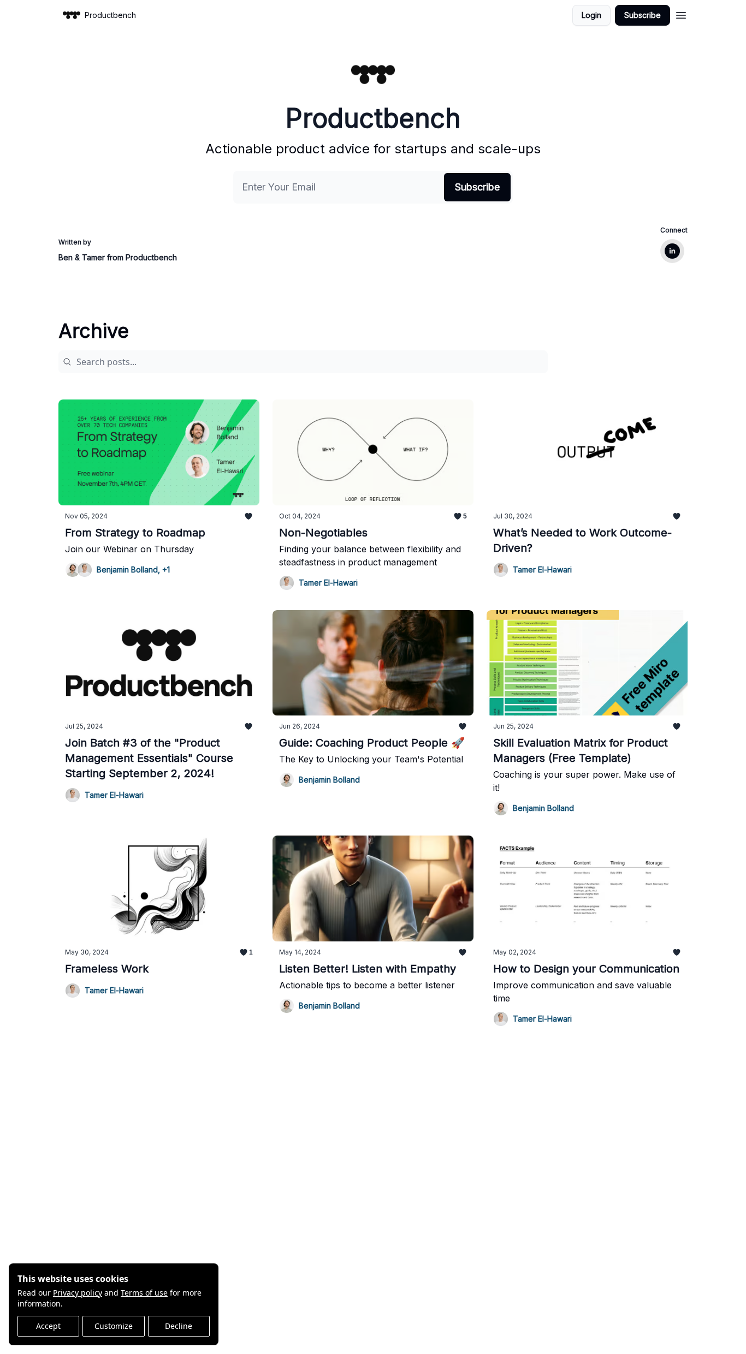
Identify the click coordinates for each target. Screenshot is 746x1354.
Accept (48, 1326)
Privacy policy (77, 1292)
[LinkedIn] (672, 251)
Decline (178, 1326)
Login (591, 15)
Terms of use (144, 1292)
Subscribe (642, 15)
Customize (113, 1326)
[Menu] (681, 13)
